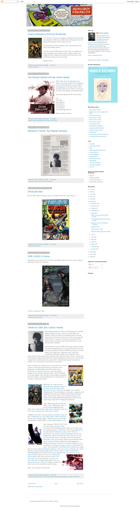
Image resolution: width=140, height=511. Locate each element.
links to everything (48, 476)
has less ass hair (70, 445)
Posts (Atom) (38, 486)
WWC (78, 476)
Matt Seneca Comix (94, 158)
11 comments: (53, 315)
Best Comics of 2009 (95, 117)
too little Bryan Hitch (64, 447)
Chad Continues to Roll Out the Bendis (47, 34)
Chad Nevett (77, 38)
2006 (91, 256)
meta (55, 476)
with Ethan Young (58, 415)
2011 (91, 196)
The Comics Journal (95, 162)
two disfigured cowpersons (49, 449)
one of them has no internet (50, 411)
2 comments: (53, 118)
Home (56, 483)
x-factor (40, 317)
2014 (91, 189)
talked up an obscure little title (56, 403)
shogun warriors (36, 246)
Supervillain (92, 160)
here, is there (58, 430)
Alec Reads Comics (94, 146)
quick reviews (46, 120)
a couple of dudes (39, 409)
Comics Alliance (93, 152)
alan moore (35, 181)
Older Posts (80, 483)
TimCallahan (105, 60)
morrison (44, 181)
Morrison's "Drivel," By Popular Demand (47, 131)
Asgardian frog (61, 452)
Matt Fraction (93, 132)
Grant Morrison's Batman (96, 126)
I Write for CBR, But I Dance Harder (45, 327)
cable (33, 120)
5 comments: (53, 244)
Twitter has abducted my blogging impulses (63, 335)
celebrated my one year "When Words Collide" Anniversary (48, 416)
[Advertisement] (94, 324)
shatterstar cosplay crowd (69, 476)
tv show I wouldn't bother (71, 451)
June (92, 237)
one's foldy (31, 458)
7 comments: (53, 475)
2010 (91, 199)
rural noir (66, 449)
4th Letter (92, 144)
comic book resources (38, 476)
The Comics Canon (94, 124)
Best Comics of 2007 (95, 122)
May (92, 239)
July (92, 234)
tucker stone (54, 120)
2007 (91, 254)
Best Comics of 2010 (95, 115)
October (93, 208)
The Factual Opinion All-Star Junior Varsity (48, 77)
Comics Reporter (94, 154)
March (93, 244)
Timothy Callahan (103, 33)
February (94, 246)
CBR (90, 148)
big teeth (45, 458)
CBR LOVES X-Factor (39, 256)
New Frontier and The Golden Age (98, 134)
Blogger (77, 506)
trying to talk (52, 409)
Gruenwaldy (68, 434)
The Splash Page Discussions (97, 136)
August (93, 213)
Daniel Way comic (48, 439)
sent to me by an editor (37, 462)
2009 (91, 201)
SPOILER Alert (35, 191)
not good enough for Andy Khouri (43, 451)
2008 (91, 252)
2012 (91, 194)
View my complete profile (95, 55)
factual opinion (39, 120)
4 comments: (53, 179)
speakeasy (49, 181)
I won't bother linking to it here (57, 420)
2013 (91, 192)
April (92, 242)
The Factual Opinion (95, 165)
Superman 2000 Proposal (96, 128)
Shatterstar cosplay (60, 432)
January (93, 249)
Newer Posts (31, 483)
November (94, 206)
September (94, 210)
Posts (92, 264)
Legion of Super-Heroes (96, 130)
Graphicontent (93, 156)
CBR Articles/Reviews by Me (97, 150)
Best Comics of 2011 (95, 110)
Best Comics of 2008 (95, 119)
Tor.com (91, 167)
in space (52, 456)
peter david (35, 317)
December (94, 203)
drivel (40, 181)
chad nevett (35, 67)
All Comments (94, 267)
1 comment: (53, 65)
